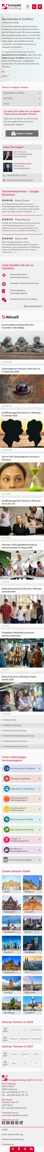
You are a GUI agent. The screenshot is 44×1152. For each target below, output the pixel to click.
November (25, 1039)
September (36, 1030)
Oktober (13, 1039)
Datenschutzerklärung (13, 1139)
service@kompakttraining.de (15, 1115)
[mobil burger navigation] (28, 6)
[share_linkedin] (31, 1149)
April (13, 1063)
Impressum (8, 1144)
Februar (25, 1054)
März (36, 1054)
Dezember (36, 1039)
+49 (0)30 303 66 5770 (16, 1108)
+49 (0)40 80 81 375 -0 (16, 1092)
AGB (5, 1129)
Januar (13, 1054)
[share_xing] (13, 1149)
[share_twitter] (25, 1149)
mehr (4, 76)
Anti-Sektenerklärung (13, 1134)
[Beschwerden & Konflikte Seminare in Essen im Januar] (34, 6)
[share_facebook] (19, 1149)
